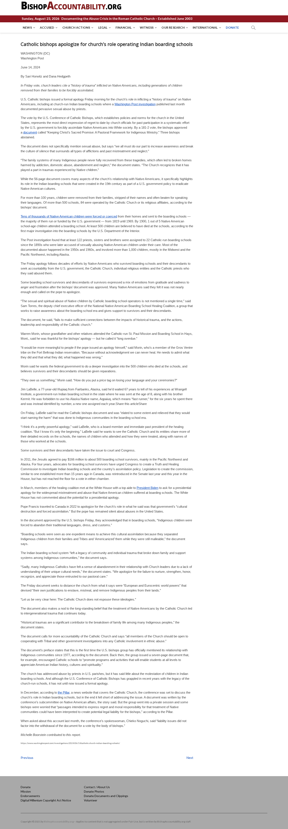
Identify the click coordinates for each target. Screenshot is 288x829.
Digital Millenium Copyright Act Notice (46, 800)
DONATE (232, 27)
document (30, 132)
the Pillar (63, 692)
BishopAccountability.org (59, 821)
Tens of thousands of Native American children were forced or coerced (69, 216)
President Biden (147, 488)
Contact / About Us (97, 787)
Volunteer (90, 800)
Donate (26, 787)
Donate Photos (94, 791)
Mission (26, 791)
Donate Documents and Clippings (106, 796)
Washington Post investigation (135, 104)
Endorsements (30, 796)
